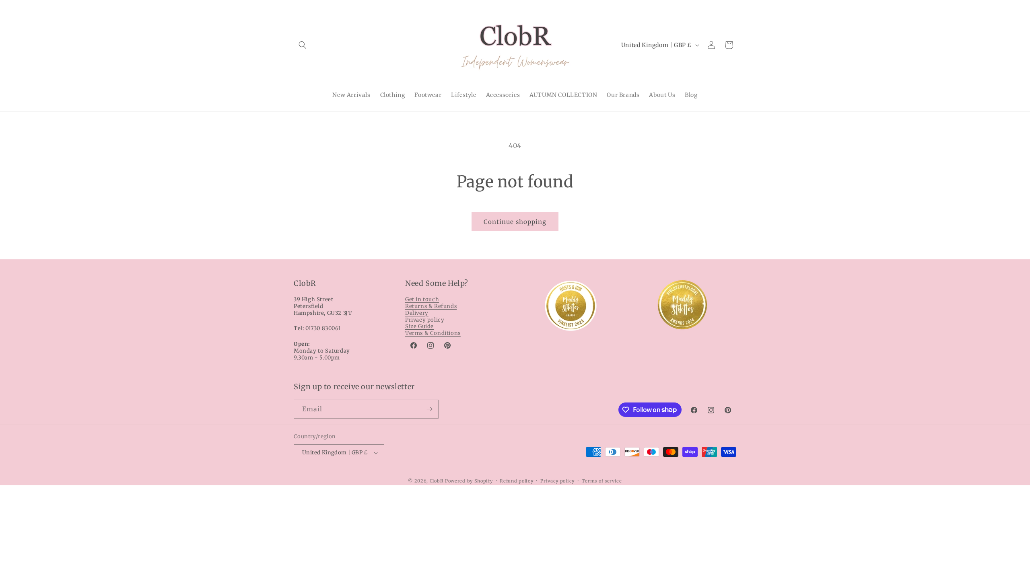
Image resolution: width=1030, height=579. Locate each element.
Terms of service (602, 481)
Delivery (416, 313)
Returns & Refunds (431, 306)
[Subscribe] (429, 409)
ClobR (437, 481)
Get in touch (422, 299)
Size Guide (419, 326)
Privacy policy (424, 319)
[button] (302, 45)
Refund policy (516, 481)
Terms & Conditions (433, 333)
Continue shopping (515, 222)
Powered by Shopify (469, 481)
